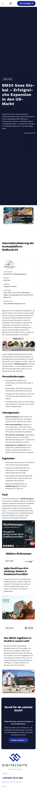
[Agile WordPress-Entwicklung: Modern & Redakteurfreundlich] (18, 589)
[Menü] (10, 3)
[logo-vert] (2, 3)
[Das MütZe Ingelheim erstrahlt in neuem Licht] (18, 659)
